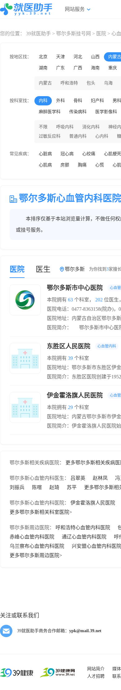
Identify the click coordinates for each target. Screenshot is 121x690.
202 (99, 299)
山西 (95, 56)
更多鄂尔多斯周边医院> (36, 555)
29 (70, 407)
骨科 (78, 100)
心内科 (101, 136)
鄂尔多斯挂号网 (73, 33)
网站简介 (96, 669)
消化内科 (91, 127)
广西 (78, 68)
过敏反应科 (49, 136)
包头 (91, 83)
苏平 (72, 487)
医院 (101, 33)
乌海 (108, 83)
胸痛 (82, 165)
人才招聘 (96, 676)
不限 (43, 127)
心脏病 (45, 153)
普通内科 (78, 136)
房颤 (64, 165)
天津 (60, 56)
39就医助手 (38, 33)
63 (70, 299)
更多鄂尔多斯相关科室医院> (41, 512)
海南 (95, 68)
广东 (60, 68)
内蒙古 (45, 83)
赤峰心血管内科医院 (32, 536)
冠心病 (67, 153)
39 (70, 358)
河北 (78, 56)
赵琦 (54, 487)
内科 (43, 100)
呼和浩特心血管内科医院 (83, 527)
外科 (60, 100)
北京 (43, 56)
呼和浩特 (69, 83)
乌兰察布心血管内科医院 (37, 546)
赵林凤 (100, 478)
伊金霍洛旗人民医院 (92, 502)
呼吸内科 (65, 127)
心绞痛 (88, 153)
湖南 (43, 68)
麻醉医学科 (49, 111)
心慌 (99, 165)
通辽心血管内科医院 (84, 536)
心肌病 (45, 165)
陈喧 (37, 487)
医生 (43, 269)
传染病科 (78, 111)
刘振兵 (17, 487)
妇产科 (97, 100)
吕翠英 (77, 478)
